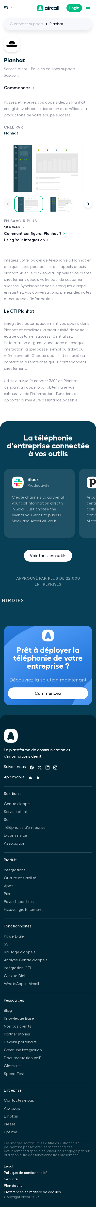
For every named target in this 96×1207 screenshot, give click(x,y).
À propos (12, 1108)
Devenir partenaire (20, 1042)
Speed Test (14, 1074)
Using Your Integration (24, 240)
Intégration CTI (17, 968)
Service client (16, 812)
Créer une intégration (23, 1050)
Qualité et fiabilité (20, 878)
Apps (8, 886)
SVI (6, 944)
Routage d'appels (19, 952)
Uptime (10, 1132)
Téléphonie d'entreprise (25, 828)
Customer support (27, 24)
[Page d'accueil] (48, 8)
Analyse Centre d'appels (26, 960)
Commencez (17, 88)
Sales (9, 820)
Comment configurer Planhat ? (32, 234)
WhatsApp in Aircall (21, 984)
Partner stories (17, 1034)
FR (6, 8)
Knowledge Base (19, 1018)
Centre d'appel (17, 804)
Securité (11, 1179)
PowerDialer (14, 936)
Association (14, 843)
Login (74, 8)
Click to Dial (14, 976)
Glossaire (12, 1066)
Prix (7, 894)
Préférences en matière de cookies (32, 1192)
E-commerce (15, 835)
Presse (10, 1124)
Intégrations (15, 870)
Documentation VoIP (22, 1058)
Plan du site (13, 1185)
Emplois (11, 1116)
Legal (8, 1166)
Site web (12, 227)
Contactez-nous (19, 1100)
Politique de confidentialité (26, 1173)
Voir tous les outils (48, 555)
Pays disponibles (19, 902)
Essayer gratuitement (23, 910)
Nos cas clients (17, 1026)
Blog (8, 1010)
